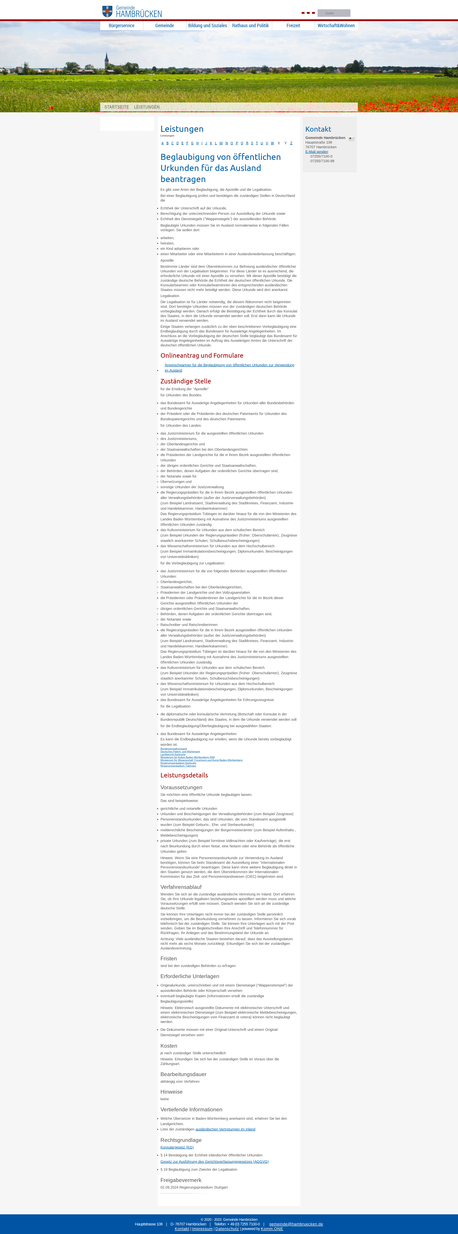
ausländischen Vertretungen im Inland (225, 1129)
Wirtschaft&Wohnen (336, 25)
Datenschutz (227, 1228)
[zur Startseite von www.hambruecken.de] (139, 18)
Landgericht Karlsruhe (173, 754)
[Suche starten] (351, 14)
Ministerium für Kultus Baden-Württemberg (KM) (187, 757)
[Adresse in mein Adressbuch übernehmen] (351, 140)
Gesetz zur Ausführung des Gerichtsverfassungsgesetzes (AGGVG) (214, 1162)
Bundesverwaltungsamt (173, 748)
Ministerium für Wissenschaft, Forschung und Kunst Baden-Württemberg (201, 760)
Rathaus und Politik (250, 25)
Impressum (202, 1228)
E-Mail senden (316, 152)
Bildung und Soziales (207, 25)
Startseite (116, 107)
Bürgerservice (121, 25)
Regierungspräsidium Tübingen (178, 765)
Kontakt (182, 1228)
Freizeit (293, 25)
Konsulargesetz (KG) (177, 1147)
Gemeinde (164, 25)
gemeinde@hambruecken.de (296, 1224)
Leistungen (147, 107)
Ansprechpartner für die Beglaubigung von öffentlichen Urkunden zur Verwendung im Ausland (229, 367)
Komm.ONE (272, 1228)
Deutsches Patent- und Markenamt (180, 751)
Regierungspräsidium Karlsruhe (178, 763)
